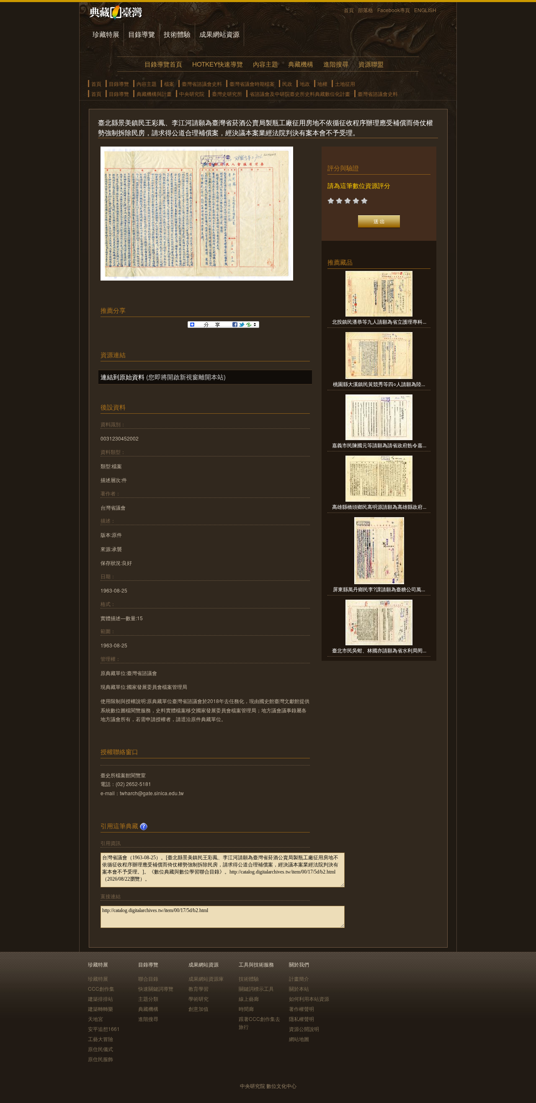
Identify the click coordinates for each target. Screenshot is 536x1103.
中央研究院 (191, 93)
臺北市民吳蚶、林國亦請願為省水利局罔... (379, 650)
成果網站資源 (219, 34)
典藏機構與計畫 (154, 93)
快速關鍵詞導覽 (155, 988)
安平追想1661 (104, 1028)
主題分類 (148, 998)
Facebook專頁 (393, 9)
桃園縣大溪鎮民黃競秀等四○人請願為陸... (379, 383)
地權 (322, 83)
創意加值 (198, 1008)
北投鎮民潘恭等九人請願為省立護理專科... (379, 321)
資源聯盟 (371, 63)
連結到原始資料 (122, 376)
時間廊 (246, 1008)
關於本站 (299, 988)
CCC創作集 (101, 988)
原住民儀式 (100, 1048)
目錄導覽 (141, 34)
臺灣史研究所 (227, 93)
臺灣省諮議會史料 (202, 83)
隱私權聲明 (301, 1018)
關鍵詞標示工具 (256, 988)
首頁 (349, 9)
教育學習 (198, 988)
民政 (287, 83)
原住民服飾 (100, 1058)
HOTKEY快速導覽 (217, 63)
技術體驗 (177, 34)
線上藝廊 (249, 998)
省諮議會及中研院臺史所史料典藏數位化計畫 (300, 93)
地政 (305, 83)
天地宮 (95, 1018)
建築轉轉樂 (100, 1008)
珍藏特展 (106, 34)
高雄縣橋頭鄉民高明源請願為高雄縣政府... (379, 506)
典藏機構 (300, 63)
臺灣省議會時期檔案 (252, 83)
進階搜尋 (335, 63)
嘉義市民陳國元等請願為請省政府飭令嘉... (379, 444)
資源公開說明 (304, 1028)
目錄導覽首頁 (163, 63)
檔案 (169, 83)
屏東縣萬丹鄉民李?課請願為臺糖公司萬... (379, 589)
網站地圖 (299, 1038)
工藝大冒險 (100, 1038)
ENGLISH (425, 9)
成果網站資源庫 (206, 978)
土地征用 (345, 83)
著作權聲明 (301, 1008)
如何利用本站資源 (309, 998)
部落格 (365, 9)
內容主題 (265, 63)
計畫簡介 (299, 978)
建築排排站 (100, 998)
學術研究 (198, 998)
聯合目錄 (148, 978)
